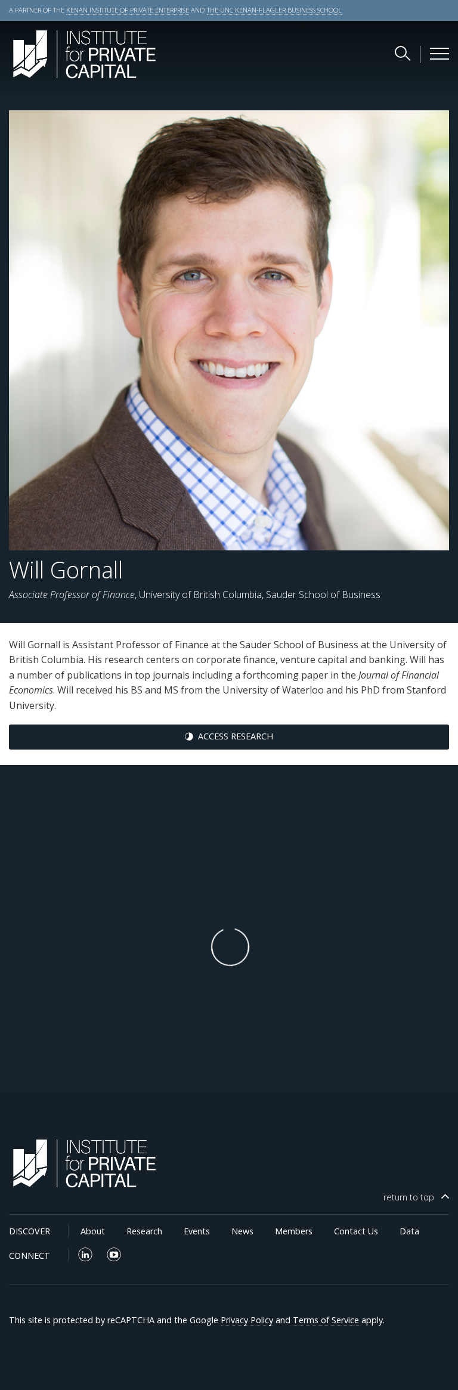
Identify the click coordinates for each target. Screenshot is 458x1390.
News (242, 1231)
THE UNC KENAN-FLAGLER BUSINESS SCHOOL (274, 9)
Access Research (235, 736)
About (93, 1231)
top (408, 1197)
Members (293, 1231)
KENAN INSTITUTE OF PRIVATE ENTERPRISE (127, 9)
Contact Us (356, 1231)
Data (409, 1231)
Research (144, 1231)
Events (197, 1231)
